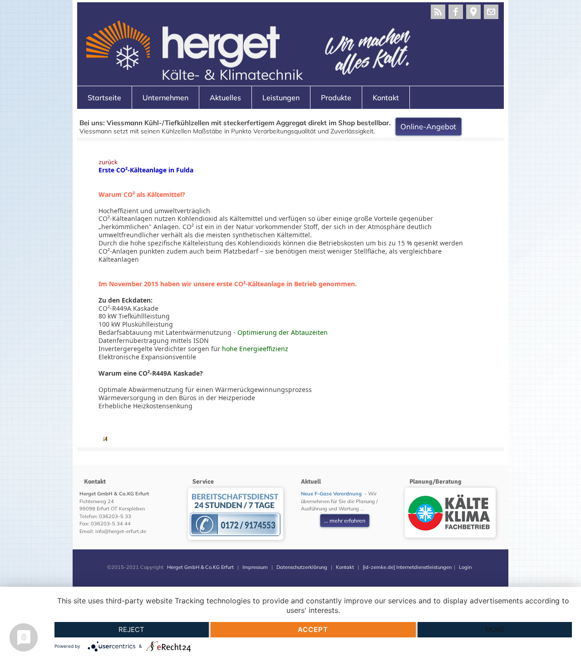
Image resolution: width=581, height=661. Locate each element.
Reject (131, 629)
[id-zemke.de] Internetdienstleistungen (407, 567)
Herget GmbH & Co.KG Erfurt (200, 567)
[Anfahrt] (473, 12)
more (495, 629)
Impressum (255, 567)
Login (465, 567)
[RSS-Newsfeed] (438, 12)
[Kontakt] (491, 12)
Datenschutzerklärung (301, 567)
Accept (313, 629)
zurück (108, 162)
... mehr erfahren (344, 520)
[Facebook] (455, 12)
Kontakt (345, 567)
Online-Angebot (428, 127)
